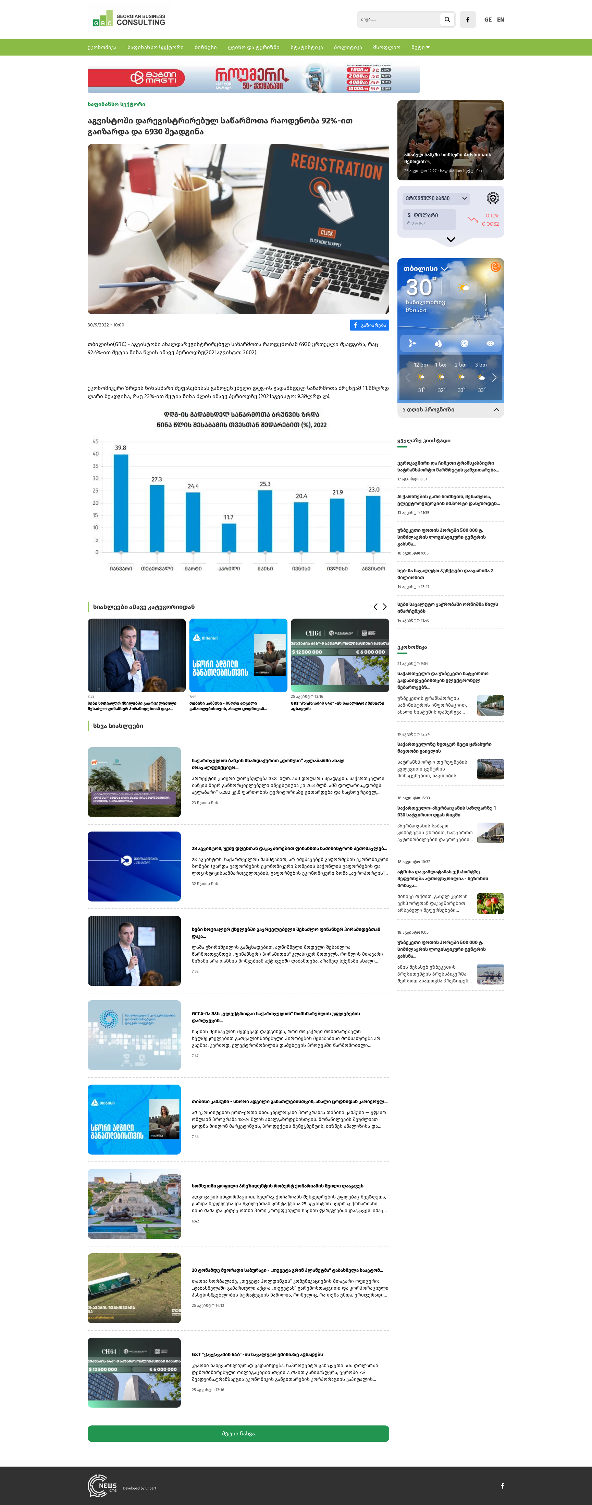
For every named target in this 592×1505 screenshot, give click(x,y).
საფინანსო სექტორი (155, 47)
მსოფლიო (386, 47)
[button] (375, 606)
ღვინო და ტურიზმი (254, 47)
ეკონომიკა (102, 47)
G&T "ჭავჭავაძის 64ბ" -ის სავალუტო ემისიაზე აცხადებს (337, 706)
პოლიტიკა (348, 47)
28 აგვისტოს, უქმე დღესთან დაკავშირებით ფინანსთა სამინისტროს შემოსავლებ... (289, 848)
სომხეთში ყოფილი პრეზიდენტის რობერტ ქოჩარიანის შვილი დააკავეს (277, 1186)
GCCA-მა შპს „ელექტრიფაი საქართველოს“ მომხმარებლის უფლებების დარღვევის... (276, 1017)
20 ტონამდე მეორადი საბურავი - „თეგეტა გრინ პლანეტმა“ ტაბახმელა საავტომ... (287, 1270)
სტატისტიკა (307, 47)
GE (488, 19)
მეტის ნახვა (238, 1433)
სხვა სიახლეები (118, 726)
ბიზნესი (206, 47)
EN (500, 19)
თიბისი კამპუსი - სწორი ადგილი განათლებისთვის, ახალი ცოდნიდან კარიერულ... (226, 706)
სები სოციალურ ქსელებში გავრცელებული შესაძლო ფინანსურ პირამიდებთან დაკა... (132, 706)
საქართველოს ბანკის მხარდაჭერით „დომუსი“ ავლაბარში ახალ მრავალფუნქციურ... (268, 764)
